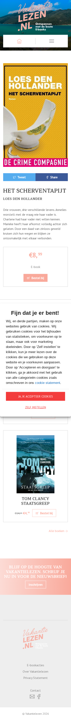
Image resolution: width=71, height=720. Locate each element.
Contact (35, 690)
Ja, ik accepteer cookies (35, 396)
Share (54, 177)
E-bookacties (35, 665)
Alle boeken (57, 531)
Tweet (21, 177)
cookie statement (47, 383)
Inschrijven (36, 585)
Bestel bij (37, 278)
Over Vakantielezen (35, 671)
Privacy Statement (35, 678)
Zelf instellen (35, 407)
